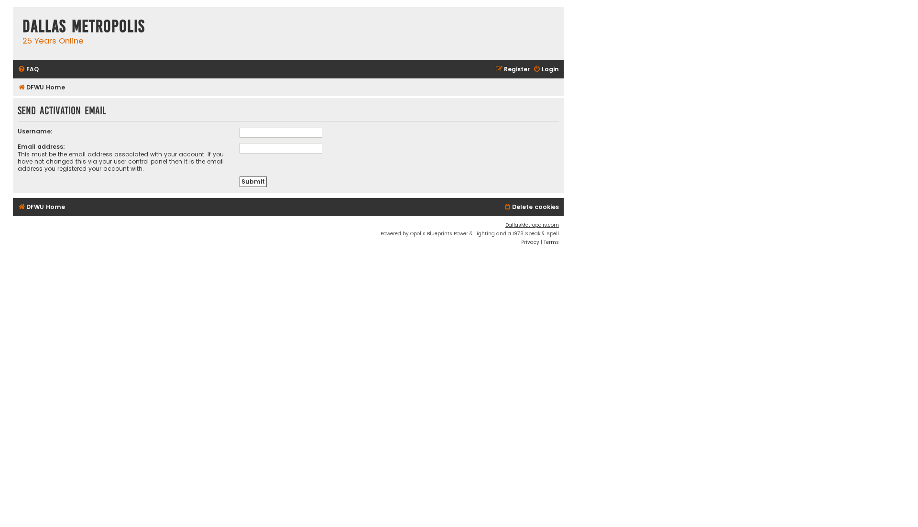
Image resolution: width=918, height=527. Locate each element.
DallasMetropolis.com (532, 225)
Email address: (41, 147)
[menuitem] (28, 69)
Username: (35, 131)
